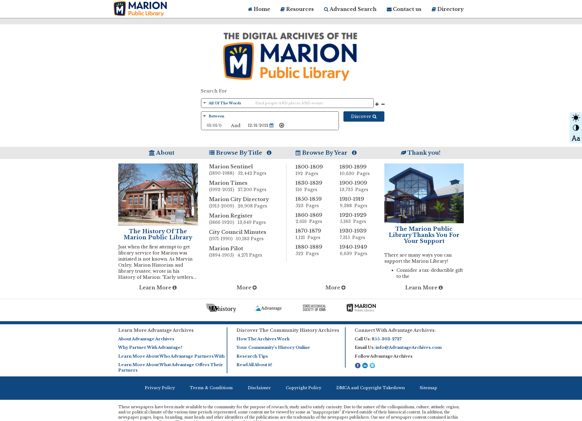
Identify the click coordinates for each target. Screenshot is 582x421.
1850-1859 (309, 202)
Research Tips (252, 356)
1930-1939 (353, 234)
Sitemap (428, 388)
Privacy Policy (160, 388)
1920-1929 (353, 218)
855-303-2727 (387, 339)
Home (261, 9)
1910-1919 (353, 202)
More (244, 288)
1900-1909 (354, 186)
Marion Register (237, 219)
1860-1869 (309, 218)
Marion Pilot (235, 251)
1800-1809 (309, 170)
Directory (450, 9)
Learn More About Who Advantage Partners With (171, 356)
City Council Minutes (237, 235)
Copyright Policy (303, 388)
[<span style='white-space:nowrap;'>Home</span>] (151, 8)
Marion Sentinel (237, 169)
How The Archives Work (262, 339)
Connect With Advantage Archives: (395, 330)
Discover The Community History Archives (287, 330)
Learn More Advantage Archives (156, 330)
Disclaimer (259, 388)
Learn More (155, 288)
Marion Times (237, 186)
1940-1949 (353, 250)
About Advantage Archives (146, 339)
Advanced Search (352, 9)
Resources (299, 9)
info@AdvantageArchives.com (409, 347)
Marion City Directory (239, 202)
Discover (362, 116)
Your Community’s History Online (273, 347)
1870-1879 (308, 234)
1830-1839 (309, 186)
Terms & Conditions (211, 388)
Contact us (406, 9)
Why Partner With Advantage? (150, 347)
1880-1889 (309, 250)
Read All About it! (254, 364)
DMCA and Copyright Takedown (370, 388)
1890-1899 (355, 170)
